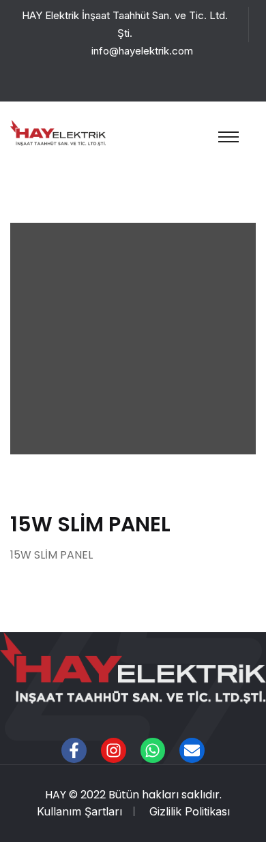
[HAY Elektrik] (58, 131)
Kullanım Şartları (79, 811)
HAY (55, 794)
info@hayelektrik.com (142, 50)
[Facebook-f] (74, 750)
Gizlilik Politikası (189, 811)
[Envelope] (192, 750)
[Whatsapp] (153, 750)
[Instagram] (113, 750)
